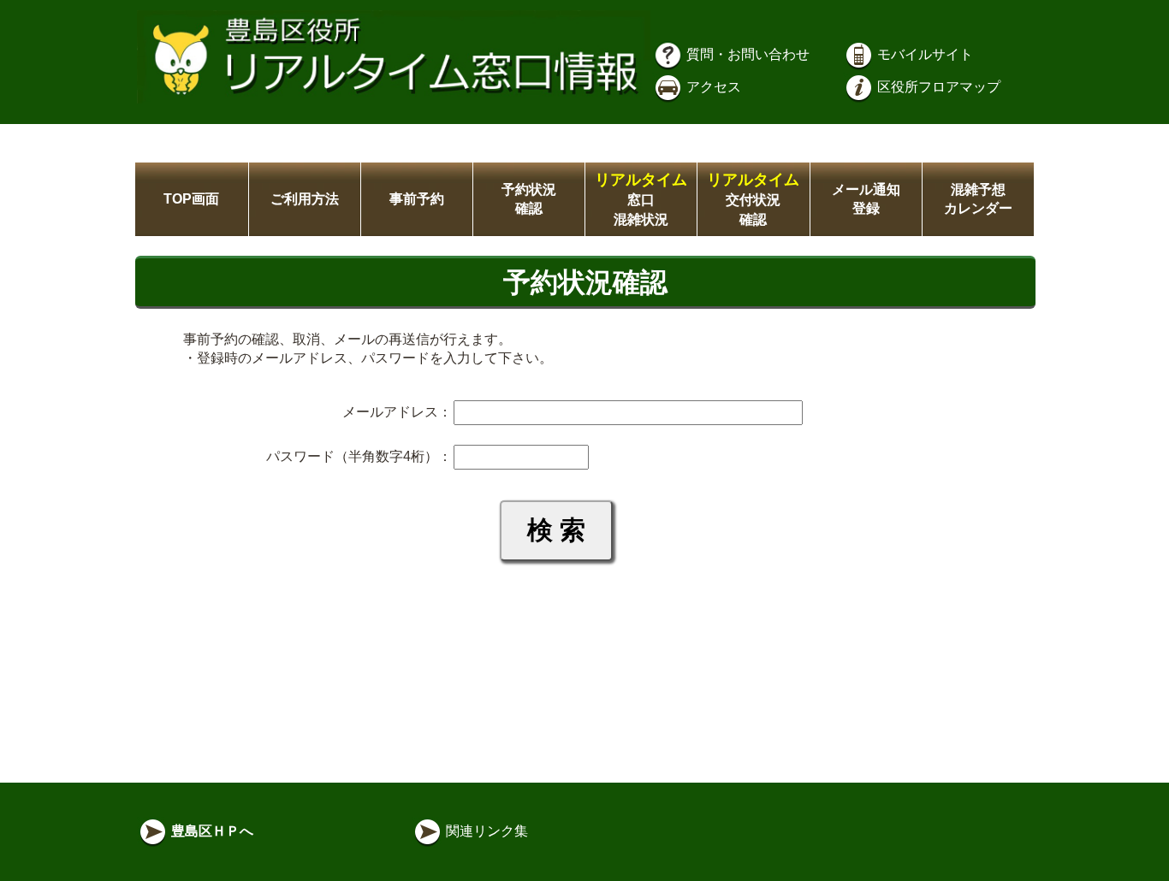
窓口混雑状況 (641, 200)
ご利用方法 (304, 199)
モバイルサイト (923, 54)
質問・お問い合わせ (746, 54)
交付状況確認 (753, 200)
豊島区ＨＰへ (210, 831)
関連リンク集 (485, 831)
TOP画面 (191, 199)
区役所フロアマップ (937, 87)
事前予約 (416, 199)
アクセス (712, 87)
